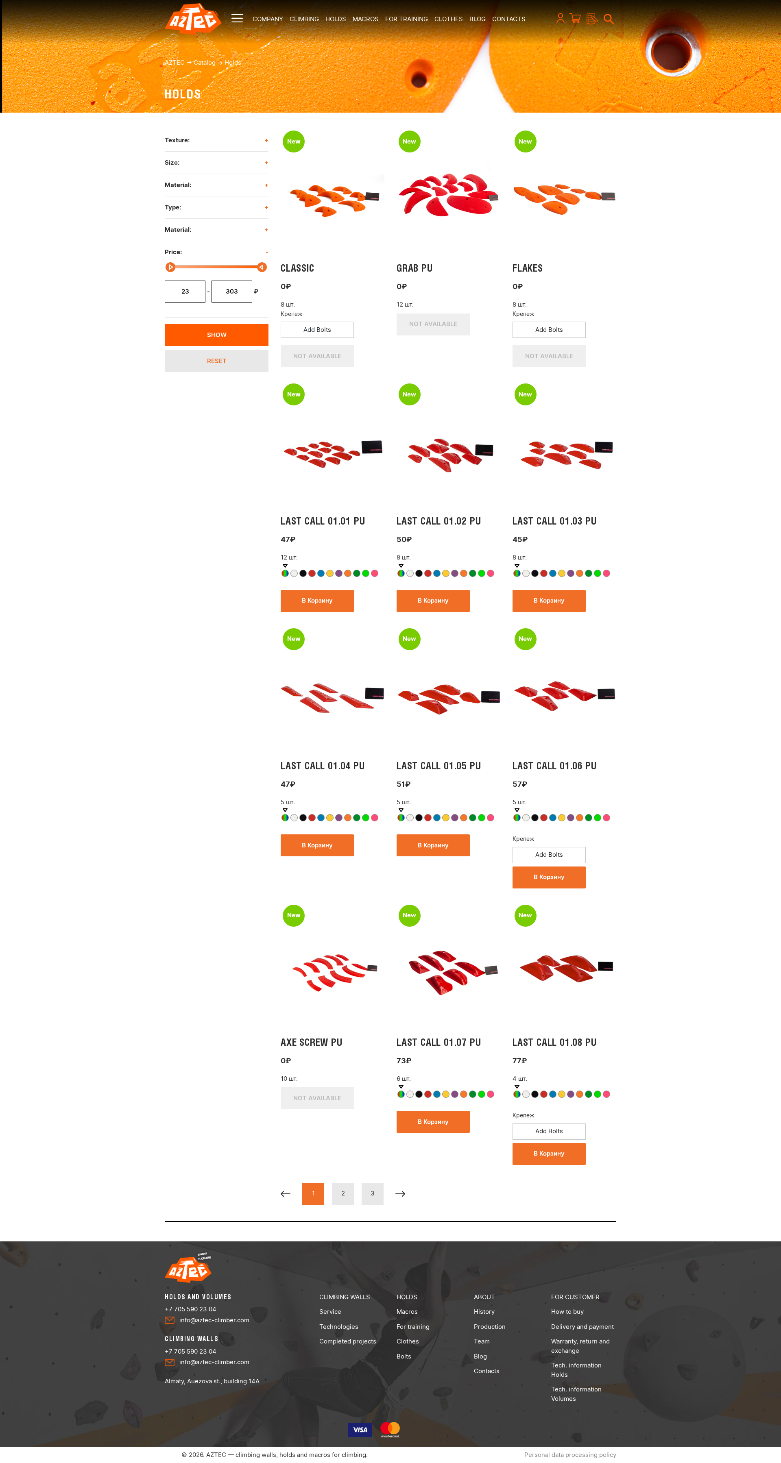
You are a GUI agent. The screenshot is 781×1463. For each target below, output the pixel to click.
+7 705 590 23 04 (190, 1309)
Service (330, 1311)
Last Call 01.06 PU (554, 765)
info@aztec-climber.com (214, 1320)
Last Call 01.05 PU (439, 765)
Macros (366, 19)
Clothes (448, 19)
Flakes (528, 268)
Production (490, 1326)
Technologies (338, 1326)
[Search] (606, 18)
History (484, 1311)
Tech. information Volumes (576, 1393)
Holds (335, 19)
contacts (509, 19)
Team (482, 1341)
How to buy (567, 1311)
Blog (480, 1356)
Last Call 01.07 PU (439, 1042)
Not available (317, 356)
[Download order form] (589, 19)
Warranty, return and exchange (580, 1345)
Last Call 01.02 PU (439, 521)
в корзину (317, 600)
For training (406, 19)
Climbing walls (344, 1297)
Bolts (404, 1356)
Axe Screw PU (312, 1042)
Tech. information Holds (576, 1369)
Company (268, 19)
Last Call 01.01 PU (323, 521)
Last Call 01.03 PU (554, 521)
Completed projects (347, 1341)
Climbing (304, 19)
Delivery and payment (582, 1326)
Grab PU (415, 268)
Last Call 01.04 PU (322, 765)
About (484, 1297)
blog (477, 19)
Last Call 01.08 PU (554, 1042)
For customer (575, 1297)
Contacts (487, 1371)
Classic (297, 268)
